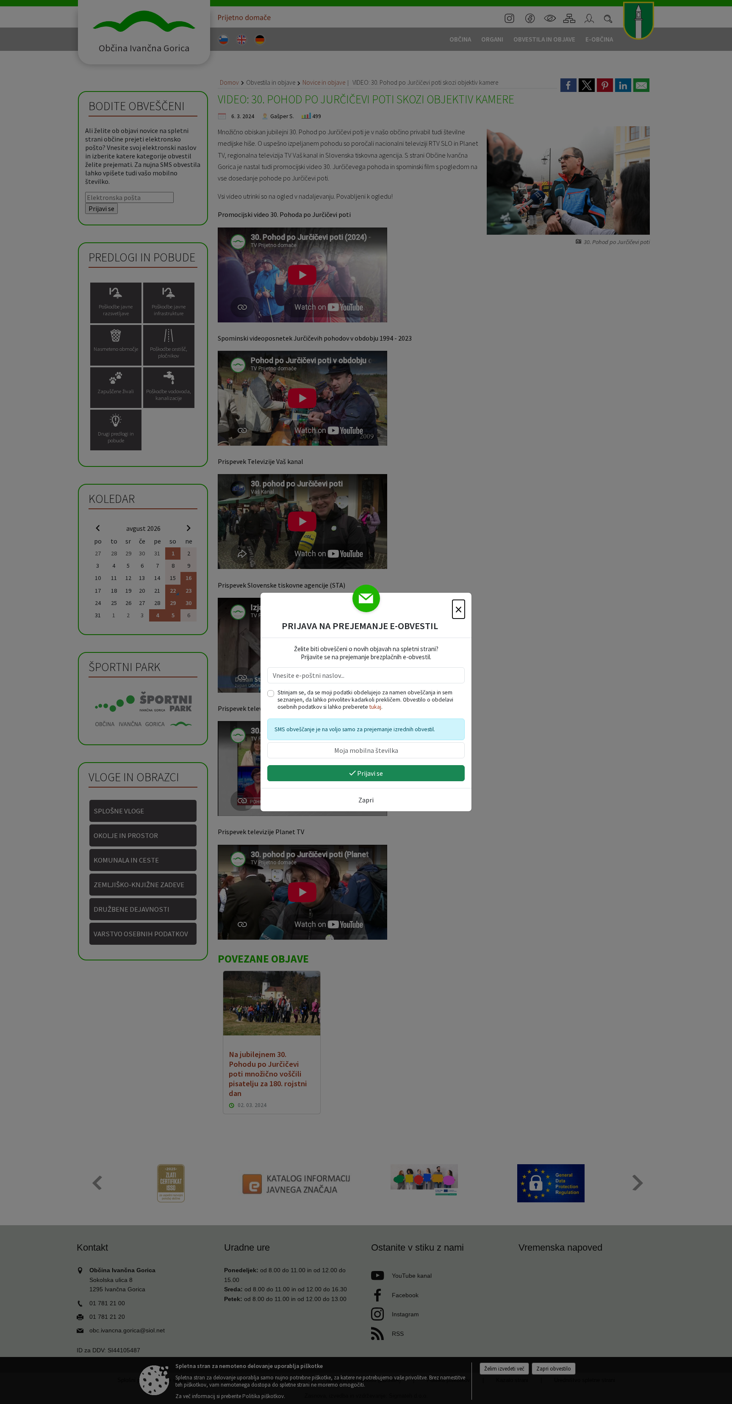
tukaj (375, 706)
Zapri (366, 800)
